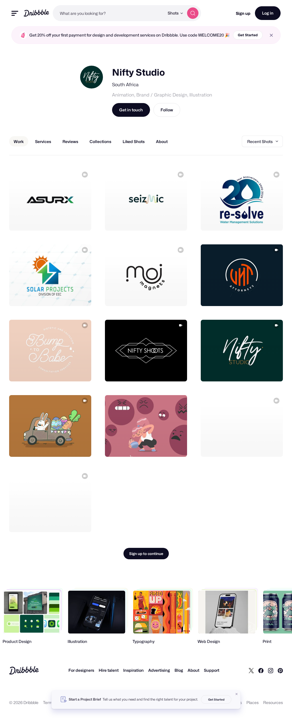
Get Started (248, 35)
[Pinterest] (280, 670)
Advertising (159, 670)
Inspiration (133, 670)
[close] (271, 35)
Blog (179, 670)
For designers (81, 670)
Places (252, 702)
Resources (273, 702)
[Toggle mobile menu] (15, 13)
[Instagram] (270, 670)
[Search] (192, 13)
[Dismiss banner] (237, 694)
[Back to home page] (36, 13)
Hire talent (109, 670)
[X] (251, 670)
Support (211, 670)
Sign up (243, 13)
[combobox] (108, 13)
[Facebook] (260, 670)
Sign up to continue (146, 553)
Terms (49, 702)
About (193, 670)
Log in (267, 13)
